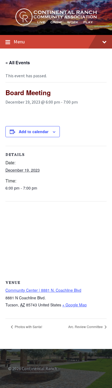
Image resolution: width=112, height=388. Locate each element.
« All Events (17, 62)
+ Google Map (74, 304)
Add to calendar (33, 131)
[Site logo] (56, 24)
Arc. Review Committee (86, 326)
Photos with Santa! (28, 326)
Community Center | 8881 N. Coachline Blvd (43, 290)
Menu (19, 42)
